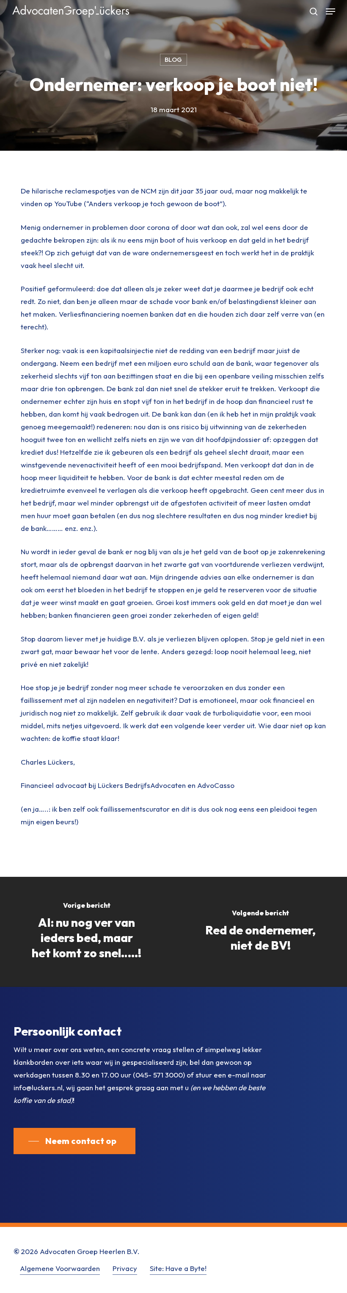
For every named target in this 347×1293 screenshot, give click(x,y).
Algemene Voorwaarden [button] (60, 1268)
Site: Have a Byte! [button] (178, 1268)
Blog (173, 59)
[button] (330, 11)
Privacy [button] (125, 1268)
